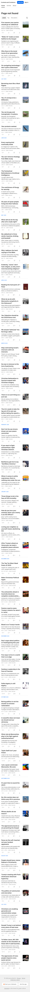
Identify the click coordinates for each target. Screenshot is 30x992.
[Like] (2, 421)
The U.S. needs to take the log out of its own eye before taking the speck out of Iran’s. (11, 411)
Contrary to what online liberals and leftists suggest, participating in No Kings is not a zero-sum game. (10, 335)
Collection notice (15, 980)
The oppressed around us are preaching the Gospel (10, 827)
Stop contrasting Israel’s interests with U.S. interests (9, 350)
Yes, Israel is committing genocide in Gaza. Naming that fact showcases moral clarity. (10, 56)
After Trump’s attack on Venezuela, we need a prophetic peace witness (10, 545)
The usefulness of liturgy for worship (10, 188)
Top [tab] (8, 18)
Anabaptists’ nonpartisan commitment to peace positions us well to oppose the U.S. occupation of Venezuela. (10, 550)
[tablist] (9, 17)
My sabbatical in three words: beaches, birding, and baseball (9, 236)
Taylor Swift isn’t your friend (9, 751)
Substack (6, 988)
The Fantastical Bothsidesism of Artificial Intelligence (10, 173)
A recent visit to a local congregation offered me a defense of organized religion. (9, 192)
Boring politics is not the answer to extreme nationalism (9, 703)
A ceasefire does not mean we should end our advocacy (10, 720)
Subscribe (20, 2)
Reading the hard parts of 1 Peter (10, 286)
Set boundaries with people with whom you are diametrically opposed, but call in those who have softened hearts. (10, 847)
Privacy (19, 978)
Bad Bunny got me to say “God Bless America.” (10, 463)
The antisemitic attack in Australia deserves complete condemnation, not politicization (10, 594)
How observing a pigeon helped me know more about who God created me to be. (10, 88)
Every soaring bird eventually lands (7, 143)
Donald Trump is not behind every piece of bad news (11, 926)
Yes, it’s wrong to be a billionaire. (8, 99)
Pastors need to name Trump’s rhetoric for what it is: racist (10, 610)
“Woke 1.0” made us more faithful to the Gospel (10, 38)
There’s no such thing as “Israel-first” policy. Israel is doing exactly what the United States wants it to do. (10, 355)
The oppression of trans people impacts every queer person (9, 958)
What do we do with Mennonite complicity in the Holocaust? (9, 301)
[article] (15, 28)
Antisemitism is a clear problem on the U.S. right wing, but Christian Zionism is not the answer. (10, 452)
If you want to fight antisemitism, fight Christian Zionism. (8, 447)
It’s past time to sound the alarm (10, 784)
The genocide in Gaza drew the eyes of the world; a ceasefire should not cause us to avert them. (10, 725)
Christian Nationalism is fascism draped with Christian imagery (9, 380)
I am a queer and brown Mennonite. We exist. (9, 766)
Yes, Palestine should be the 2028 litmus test (9, 316)
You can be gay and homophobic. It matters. (9, 113)
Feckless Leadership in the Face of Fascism (10, 670)
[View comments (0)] (9, 33)
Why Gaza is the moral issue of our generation (9, 52)
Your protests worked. (9, 126)
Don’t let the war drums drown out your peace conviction (9, 431)
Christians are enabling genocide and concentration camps (9, 911)
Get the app (23, 984)
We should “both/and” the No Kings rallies (10, 331)
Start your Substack (10, 984)
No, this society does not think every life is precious (10, 798)
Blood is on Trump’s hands (10, 624)
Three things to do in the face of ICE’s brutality (9, 497)
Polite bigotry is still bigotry (8, 684)
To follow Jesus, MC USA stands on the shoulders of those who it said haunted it (10, 942)
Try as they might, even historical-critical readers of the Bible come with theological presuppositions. (11, 162)
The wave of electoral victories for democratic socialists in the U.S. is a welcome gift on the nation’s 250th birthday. (11, 129)
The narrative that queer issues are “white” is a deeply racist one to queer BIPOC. (10, 770)
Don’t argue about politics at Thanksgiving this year (10, 641)
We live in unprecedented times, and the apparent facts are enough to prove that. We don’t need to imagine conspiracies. (10, 930)
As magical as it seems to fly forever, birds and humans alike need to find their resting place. (10, 147)
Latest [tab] (4, 18)
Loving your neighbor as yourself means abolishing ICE (10, 529)
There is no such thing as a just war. (10, 396)
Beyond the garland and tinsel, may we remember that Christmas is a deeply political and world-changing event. (10, 582)
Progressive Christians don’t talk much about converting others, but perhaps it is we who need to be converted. (10, 831)
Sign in (26, 2)
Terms (23, 978)
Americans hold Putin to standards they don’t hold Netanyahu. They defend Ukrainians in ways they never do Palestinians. (10, 881)
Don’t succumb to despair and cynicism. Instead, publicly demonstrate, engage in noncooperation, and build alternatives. (9, 501)
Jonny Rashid (9, 30)
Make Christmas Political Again (10, 578)
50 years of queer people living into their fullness (10, 203)
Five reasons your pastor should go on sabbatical (10, 23)
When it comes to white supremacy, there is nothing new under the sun (10, 478)
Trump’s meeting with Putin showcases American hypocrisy (11, 876)
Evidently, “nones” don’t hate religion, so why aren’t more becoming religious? (10, 267)
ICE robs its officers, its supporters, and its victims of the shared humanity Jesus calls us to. (11, 534)
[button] (3, 5)
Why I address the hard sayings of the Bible (9, 251)
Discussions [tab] (14, 18)
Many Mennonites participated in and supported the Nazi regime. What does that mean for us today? (10, 306)
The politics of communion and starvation (10, 892)
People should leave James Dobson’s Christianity (10, 861)
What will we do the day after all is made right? (9, 221)
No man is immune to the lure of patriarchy (10, 365)
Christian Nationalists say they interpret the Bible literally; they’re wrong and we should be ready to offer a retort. (10, 255)
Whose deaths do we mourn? (8, 812)
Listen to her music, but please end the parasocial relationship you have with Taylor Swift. (10, 755)
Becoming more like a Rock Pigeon (10, 84)
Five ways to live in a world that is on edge (10, 656)
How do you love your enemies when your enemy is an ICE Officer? (10, 512)
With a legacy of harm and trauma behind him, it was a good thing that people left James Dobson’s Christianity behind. (10, 865)
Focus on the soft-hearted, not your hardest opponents (10, 842)
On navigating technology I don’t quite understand (10, 66)
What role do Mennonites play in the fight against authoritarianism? (10, 736)
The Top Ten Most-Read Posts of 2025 (9, 564)
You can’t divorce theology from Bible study (10, 158)
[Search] (27, 17)
